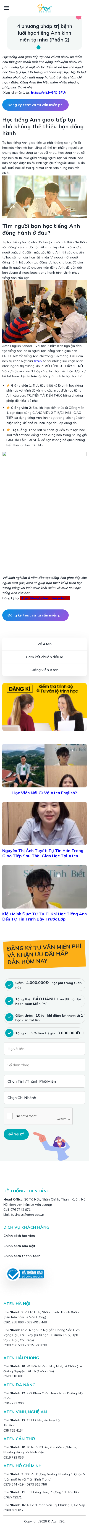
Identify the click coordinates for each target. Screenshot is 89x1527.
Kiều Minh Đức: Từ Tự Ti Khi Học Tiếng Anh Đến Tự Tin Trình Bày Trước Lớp (44, 916)
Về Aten (44, 644)
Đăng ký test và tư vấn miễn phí (35, 104)
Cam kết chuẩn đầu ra (44, 657)
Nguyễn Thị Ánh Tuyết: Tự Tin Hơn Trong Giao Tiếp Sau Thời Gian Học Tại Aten (42, 853)
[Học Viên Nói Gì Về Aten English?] (44, 765)
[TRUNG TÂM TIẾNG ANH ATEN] (44, 8)
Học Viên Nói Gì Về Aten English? (44, 792)
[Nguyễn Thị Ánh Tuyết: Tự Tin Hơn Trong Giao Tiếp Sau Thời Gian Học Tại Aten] (44, 823)
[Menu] (6, 8)
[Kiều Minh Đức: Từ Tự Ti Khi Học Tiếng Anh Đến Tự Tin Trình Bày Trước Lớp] (44, 886)
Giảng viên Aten (44, 669)
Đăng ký (16, 1134)
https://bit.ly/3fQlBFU (48, 92)
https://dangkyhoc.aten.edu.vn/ (45, 598)
